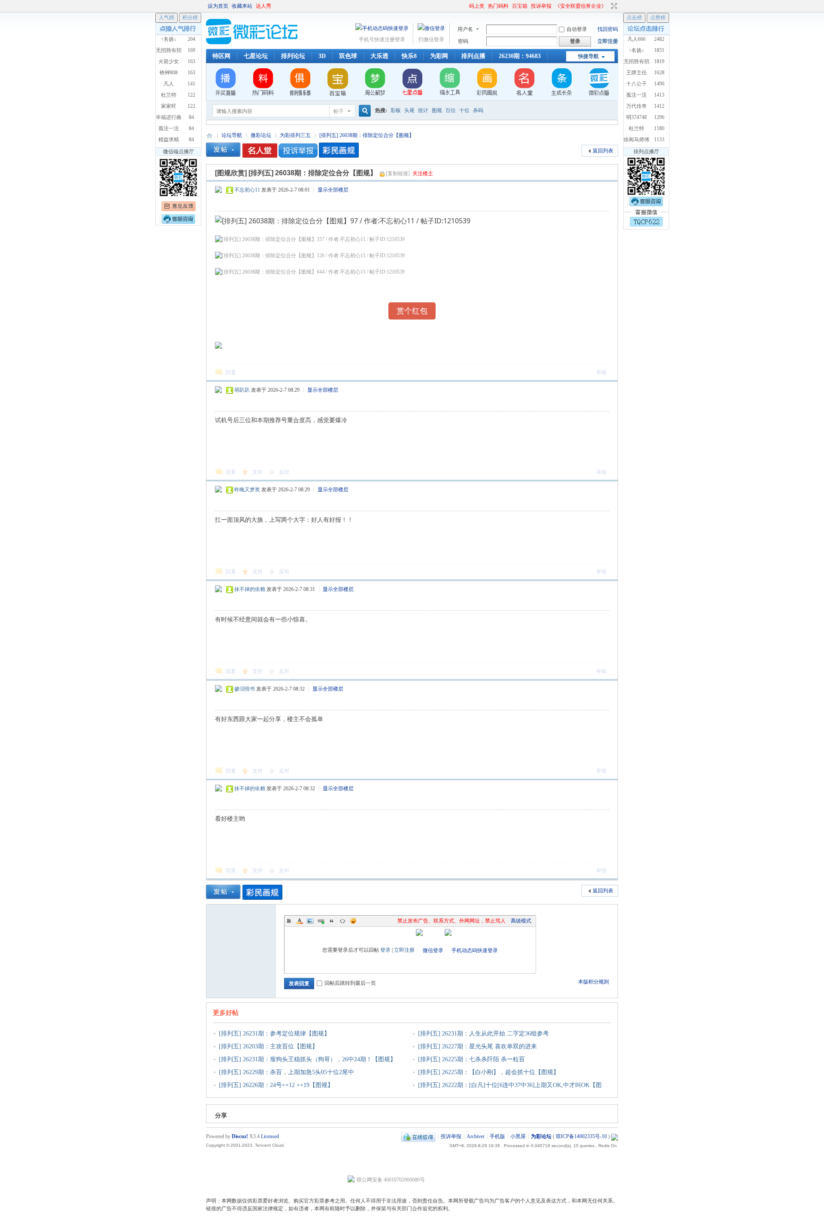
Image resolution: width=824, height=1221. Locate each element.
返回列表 (603, 151)
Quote (331, 921)
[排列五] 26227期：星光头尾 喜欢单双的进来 (477, 1046)
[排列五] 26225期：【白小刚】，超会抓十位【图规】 (488, 1072)
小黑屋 (518, 1136)
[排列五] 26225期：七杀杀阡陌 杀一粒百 (471, 1059)
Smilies (353, 921)
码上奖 (477, 6)
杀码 (478, 110)
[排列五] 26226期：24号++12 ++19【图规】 (276, 1085)
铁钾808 (169, 73)
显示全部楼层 (333, 190)
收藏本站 (242, 6)
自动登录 (576, 29)
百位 (450, 110)
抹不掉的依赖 (249, 589)
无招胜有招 (636, 61)
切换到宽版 (613, 6)
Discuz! (240, 1136)
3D (322, 56)
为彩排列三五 (295, 135)
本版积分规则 (593, 982)
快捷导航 (588, 56)
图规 (437, 110)
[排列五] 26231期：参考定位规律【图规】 (274, 1033)
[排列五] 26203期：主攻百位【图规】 (268, 1046)
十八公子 (636, 84)
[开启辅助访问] (465, 6)
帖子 (338, 111)
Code (342, 921)
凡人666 (636, 39)
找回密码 (607, 29)
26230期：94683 (520, 56)
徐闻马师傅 (636, 140)
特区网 (221, 56)
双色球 (348, 56)
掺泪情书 (244, 689)
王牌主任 (636, 73)
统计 (423, 110)
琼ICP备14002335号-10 (581, 1136)
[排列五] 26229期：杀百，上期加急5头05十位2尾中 (286, 1072)
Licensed (270, 1136)
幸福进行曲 (169, 117)
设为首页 (218, 6)
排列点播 (473, 56)
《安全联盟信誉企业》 (580, 6)
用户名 (465, 29)
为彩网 (439, 56)
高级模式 (521, 921)
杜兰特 (636, 128)
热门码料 (498, 6)
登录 (385, 950)
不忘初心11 (247, 190)
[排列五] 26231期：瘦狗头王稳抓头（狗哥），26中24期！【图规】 (307, 1059)
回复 (231, 372)
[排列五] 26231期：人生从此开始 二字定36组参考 (483, 1033)
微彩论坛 (261, 135)
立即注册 (607, 41)
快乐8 (409, 56)
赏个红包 (412, 311)
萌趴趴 (242, 390)
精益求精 (168, 140)
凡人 (169, 84)
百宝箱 (519, 6)
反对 (284, 472)
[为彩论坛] (253, 43)
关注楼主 (422, 174)
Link (321, 921)
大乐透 (379, 56)
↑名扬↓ (636, 50)
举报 (601, 372)
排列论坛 (293, 56)
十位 (464, 110)
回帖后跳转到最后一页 (350, 983)
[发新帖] (223, 150)
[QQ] (418, 1136)
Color (299, 921)
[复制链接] (398, 174)
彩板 (396, 110)
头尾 (409, 110)
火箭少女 (168, 61)
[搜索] (363, 111)
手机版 (497, 1136)
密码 (463, 41)
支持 (258, 472)
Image (310, 921)
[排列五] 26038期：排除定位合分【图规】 (366, 135)
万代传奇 (636, 106)
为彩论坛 (209, 135)
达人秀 (263, 6)
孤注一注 (636, 95)
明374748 (636, 117)
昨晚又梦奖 (247, 490)
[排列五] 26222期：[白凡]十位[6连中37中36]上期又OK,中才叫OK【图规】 (507, 1090)
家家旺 (168, 106)
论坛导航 (231, 135)
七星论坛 (256, 56)
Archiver (476, 1136)
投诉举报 (541, 6)
